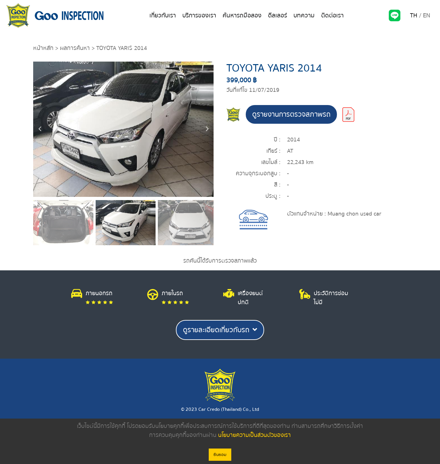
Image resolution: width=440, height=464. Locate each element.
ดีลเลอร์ (277, 15)
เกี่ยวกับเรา (162, 15)
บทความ (304, 15)
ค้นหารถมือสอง (242, 15)
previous (39, 129)
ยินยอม (220, 454)
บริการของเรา (199, 15)
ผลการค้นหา (75, 48)
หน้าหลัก (43, 48)
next (207, 129)
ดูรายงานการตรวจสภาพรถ (291, 114)
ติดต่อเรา (332, 15)
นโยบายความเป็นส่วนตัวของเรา (254, 435)
